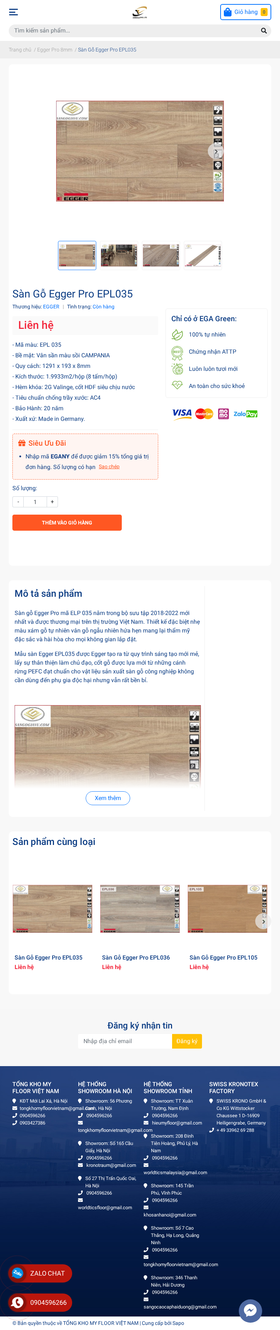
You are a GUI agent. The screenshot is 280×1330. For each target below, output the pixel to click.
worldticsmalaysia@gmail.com (175, 1172)
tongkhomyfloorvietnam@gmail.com (57, 1108)
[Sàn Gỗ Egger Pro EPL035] (140, 151)
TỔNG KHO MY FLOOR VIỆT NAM (101, 1323)
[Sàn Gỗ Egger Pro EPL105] (227, 909)
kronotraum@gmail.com (110, 1165)
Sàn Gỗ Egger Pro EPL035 (48, 957)
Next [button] (216, 151)
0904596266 (32, 1115)
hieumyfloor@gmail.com (176, 1123)
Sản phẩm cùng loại (54, 841)
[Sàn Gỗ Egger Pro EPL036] (140, 909)
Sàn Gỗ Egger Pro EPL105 (223, 957)
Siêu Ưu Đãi (47, 443)
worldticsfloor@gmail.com (105, 1207)
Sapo (178, 1323)
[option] (140, 151)
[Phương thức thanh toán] (215, 414)
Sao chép (109, 466)
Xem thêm (108, 798)
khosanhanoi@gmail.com (170, 1215)
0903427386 (32, 1123)
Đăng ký (187, 1041)
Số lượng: (24, 488)
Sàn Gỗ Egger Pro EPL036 (136, 957)
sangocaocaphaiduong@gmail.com (180, 1307)
